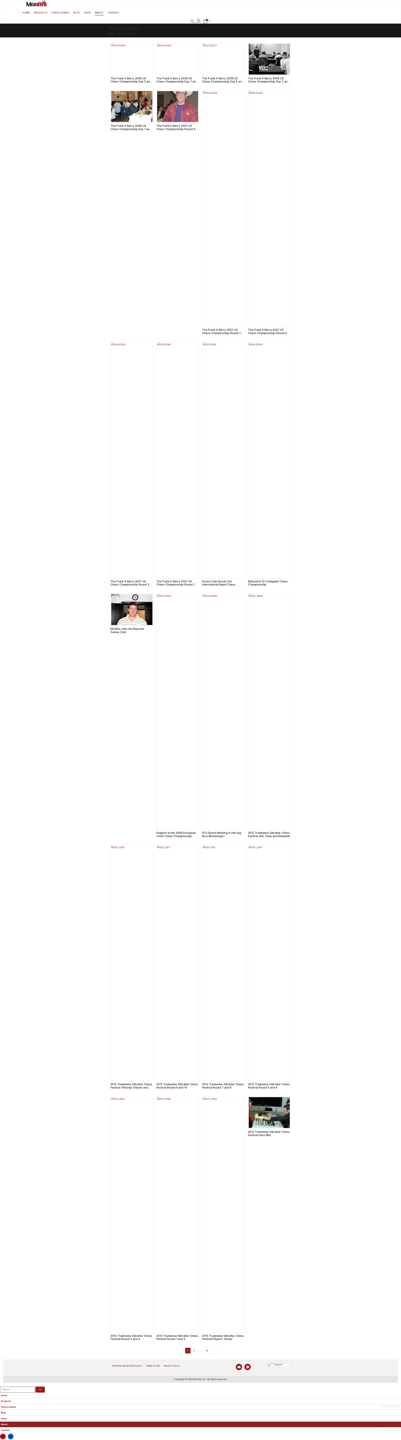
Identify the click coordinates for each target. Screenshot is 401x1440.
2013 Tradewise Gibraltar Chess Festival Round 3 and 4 (131, 1337)
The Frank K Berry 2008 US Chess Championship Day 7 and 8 (176, 81)
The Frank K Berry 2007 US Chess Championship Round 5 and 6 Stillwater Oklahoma (267, 333)
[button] (192, 21)
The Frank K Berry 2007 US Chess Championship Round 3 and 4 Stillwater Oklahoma (129, 584)
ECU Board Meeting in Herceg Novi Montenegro (221, 834)
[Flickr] (247, 1367)
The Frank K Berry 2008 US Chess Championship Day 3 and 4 (268, 81)
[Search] (40, 1389)
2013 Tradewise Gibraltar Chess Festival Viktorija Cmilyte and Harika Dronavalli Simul (131, 1087)
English (277, 1364)
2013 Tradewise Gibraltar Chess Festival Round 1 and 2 (177, 1337)
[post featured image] (131, 59)
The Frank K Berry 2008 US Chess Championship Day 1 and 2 (130, 129)
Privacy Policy (172, 1366)
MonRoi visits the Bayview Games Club (127, 630)
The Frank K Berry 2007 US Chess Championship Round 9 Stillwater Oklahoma (175, 129)
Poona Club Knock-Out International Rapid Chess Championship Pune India (218, 584)
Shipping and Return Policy (127, 1366)
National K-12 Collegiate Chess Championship (268, 583)
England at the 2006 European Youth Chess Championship (176, 834)
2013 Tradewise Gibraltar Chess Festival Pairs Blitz (269, 1133)
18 (207, 1350)
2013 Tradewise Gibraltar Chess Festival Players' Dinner (223, 1337)
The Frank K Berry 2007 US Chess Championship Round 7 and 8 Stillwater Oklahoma (221, 333)
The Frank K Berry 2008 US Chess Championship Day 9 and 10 (131, 81)
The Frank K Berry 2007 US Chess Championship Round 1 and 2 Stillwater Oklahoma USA (176, 584)
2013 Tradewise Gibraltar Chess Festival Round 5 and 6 (269, 1086)
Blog (76, 12)
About (99, 12)
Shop (87, 12)
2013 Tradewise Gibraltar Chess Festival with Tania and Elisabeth (269, 834)
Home (26, 12)
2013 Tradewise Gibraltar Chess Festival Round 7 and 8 (223, 1086)
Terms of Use (153, 1366)
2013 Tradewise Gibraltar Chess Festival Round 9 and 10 (177, 1086)
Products (40, 12)
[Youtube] (239, 1367)
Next (214, 1350)
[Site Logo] (36, 3)
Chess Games (60, 12)
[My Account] (198, 20)
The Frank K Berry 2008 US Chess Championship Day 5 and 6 (222, 81)
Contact (114, 12)
